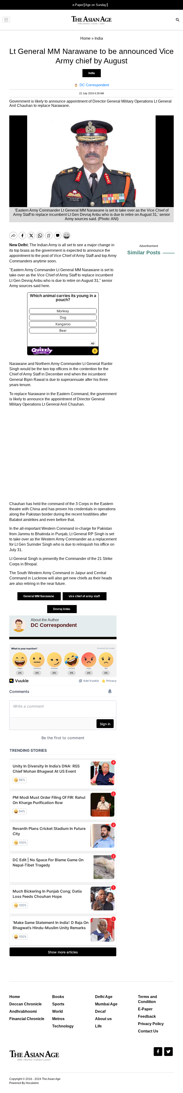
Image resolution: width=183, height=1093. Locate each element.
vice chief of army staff (85, 596)
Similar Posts (143, 253)
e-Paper (77, 5)
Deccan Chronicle (25, 1004)
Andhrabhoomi (23, 1011)
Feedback (147, 1016)
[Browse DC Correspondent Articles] (19, 625)
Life (98, 1026)
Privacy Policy (151, 1024)
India (91, 73)
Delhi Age (103, 997)
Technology (63, 1026)
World (57, 1011)
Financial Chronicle (26, 1019)
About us (103, 1019)
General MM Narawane (39, 596)
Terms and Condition (147, 999)
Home (14, 997)
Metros (58, 1019)
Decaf (100, 1011)
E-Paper (145, 1009)
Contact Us (148, 1031)
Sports (58, 1004)
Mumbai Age (106, 1004)
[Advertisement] (63, 454)
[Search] (178, 20)
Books (58, 997)
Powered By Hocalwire (24, 1083)
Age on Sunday (95, 5)
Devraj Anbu (62, 609)
